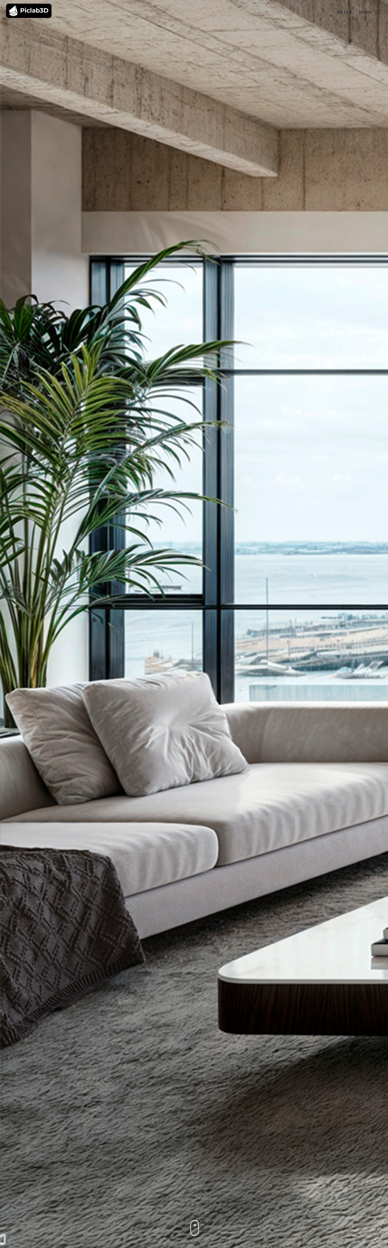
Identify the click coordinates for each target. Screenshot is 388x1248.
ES (349, 12)
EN (340, 12)
